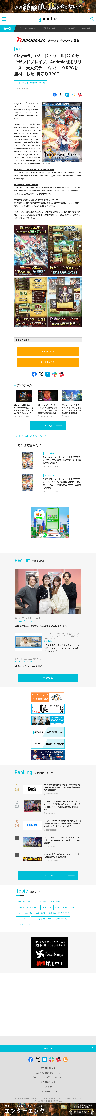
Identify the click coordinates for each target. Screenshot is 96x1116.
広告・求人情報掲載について (48, 1072)
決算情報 (85, 28)
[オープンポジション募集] (48, 40)
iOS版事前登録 (48, 362)
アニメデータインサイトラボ (50, 901)
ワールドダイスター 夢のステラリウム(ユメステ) (50, 919)
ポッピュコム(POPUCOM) (64, 907)
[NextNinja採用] (49, 952)
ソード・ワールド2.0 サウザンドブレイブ (31, 83)
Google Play (48, 351)
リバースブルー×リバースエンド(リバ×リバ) (52, 913)
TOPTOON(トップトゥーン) (28, 907)
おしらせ (48, 1086)
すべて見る (48, 425)
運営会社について (48, 1067)
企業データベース (27, 28)
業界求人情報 (48, 28)
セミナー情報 (68, 28)
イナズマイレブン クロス (27, 901)
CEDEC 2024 (46, 907)
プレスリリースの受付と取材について (48, 1077)
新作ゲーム (20, 49)
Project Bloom (23, 919)
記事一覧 (7, 28)
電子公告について (48, 1082)
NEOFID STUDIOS (24, 924)
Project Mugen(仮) (25, 913)
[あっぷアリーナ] (50, 522)
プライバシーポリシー (48, 1091)
